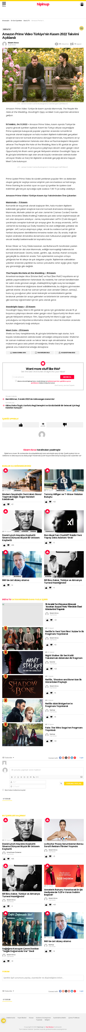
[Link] (33, 777)
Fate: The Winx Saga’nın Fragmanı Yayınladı (63, 729)
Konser (48, 576)
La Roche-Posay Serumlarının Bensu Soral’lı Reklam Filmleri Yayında (63, 845)
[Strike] (21, 777)
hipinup (43, 4)
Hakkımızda (10, 1018)
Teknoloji (49, 531)
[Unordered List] (27, 777)
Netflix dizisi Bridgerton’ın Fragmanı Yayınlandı (59, 705)
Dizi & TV (6, 599)
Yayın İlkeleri (22, 1018)
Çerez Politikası (74, 1018)
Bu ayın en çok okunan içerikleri (5, 470)
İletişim (47, 1020)
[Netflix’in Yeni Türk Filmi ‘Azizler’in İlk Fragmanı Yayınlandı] (22, 638)
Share (5, 50)
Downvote (64, 424)
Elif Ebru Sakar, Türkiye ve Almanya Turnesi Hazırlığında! (63, 581)
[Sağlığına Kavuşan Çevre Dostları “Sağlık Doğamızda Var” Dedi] (22, 929)
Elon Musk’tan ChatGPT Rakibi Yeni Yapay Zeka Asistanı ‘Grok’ (63, 536)
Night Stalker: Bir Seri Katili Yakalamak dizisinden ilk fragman (63, 657)
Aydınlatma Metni (59, 1018)
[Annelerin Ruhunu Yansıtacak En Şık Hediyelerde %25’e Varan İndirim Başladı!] (64, 876)
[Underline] (18, 777)
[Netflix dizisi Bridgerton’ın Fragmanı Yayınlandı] (22, 710)
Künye (31, 1018)
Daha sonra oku (19, 353)
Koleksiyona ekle (68, 353)
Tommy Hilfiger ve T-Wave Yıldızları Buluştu (63, 495)
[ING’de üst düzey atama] (22, 564)
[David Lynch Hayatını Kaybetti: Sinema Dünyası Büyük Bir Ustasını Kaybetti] (22, 521)
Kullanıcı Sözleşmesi (43, 1018)
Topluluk (39, 1020)
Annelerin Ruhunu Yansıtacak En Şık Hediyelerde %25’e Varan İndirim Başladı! (63, 892)
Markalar (61, 490)
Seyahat (17, 490)
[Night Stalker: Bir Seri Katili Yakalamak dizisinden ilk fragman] (22, 662)
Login (81, 758)
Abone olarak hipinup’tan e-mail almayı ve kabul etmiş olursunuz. (44, 382)
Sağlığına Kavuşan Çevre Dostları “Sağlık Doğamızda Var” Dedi (20, 950)
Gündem (25, 531)
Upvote (20, 424)
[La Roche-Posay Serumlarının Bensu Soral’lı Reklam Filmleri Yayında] (64, 830)
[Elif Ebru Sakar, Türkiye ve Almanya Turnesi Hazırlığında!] (64, 564)
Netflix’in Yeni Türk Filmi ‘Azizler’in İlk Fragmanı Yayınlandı (64, 633)
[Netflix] (5, 628)
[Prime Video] (81, 28)
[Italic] (15, 777)
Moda (69, 490)
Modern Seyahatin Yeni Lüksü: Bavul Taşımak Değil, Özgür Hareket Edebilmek (21, 497)
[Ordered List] (24, 777)
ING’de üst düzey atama (15, 580)
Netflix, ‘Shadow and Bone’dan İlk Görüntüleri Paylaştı (63, 681)
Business (17, 576)
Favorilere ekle (44, 353)
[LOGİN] (82, 4)
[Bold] (11, 777)
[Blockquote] (30, 777)
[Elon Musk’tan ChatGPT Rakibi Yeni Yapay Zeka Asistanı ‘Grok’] (64, 521)
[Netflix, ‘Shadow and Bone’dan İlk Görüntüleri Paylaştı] (22, 686)
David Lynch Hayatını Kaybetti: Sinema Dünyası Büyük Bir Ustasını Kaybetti (21, 538)
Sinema (33, 531)
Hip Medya (50, 1027)
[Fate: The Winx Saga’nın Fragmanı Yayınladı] (22, 734)
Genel (17, 531)
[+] (37, 777)
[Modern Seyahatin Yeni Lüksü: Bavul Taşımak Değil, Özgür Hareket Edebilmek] (22, 480)
